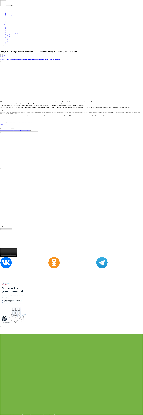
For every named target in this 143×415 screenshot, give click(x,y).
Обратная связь (8, 44)
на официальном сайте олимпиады (26, 122)
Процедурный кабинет (9, 15)
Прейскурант (5, 24)
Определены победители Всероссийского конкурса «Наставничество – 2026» (17, 278)
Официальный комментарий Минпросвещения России (13, 277)
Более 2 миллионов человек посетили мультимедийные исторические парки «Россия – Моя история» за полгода (24, 276)
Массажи (6, 14)
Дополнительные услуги (7, 19)
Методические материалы (12, 40)
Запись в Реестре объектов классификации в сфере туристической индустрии (15, 130)
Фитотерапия (7, 18)
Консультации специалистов (10, 10)
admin (4, 55)
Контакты (7, 30)
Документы (7, 32)
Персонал (7, 28)
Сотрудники (5, 25)
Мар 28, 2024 (2, 56)
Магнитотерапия (8, 13)
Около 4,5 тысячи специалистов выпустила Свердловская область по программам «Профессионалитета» (23, 274)
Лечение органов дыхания (10, 12)
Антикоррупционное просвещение (14, 35)
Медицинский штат (8, 27)
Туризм (6, 22)
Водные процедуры (8, 8)
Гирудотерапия (8, 9)
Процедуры (5, 7)
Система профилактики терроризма (14, 39)
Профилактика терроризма (10, 37)
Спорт (6, 21)
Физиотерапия (7, 17)
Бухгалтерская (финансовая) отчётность (12, 33)
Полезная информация (9, 42)
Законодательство (10, 38)
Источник (2, 124)
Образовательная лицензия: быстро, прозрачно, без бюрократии (15, 275)
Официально (5, 29)
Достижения (7, 43)
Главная (4, 47)
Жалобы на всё (12, 36)
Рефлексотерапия (8, 16)
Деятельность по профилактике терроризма (15, 41)
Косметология (7, 11)
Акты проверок (8, 31)
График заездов (5, 23)
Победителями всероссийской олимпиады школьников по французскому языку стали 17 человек (21, 48)
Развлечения (7, 20)
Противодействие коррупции (10, 34)
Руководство (7, 26)
